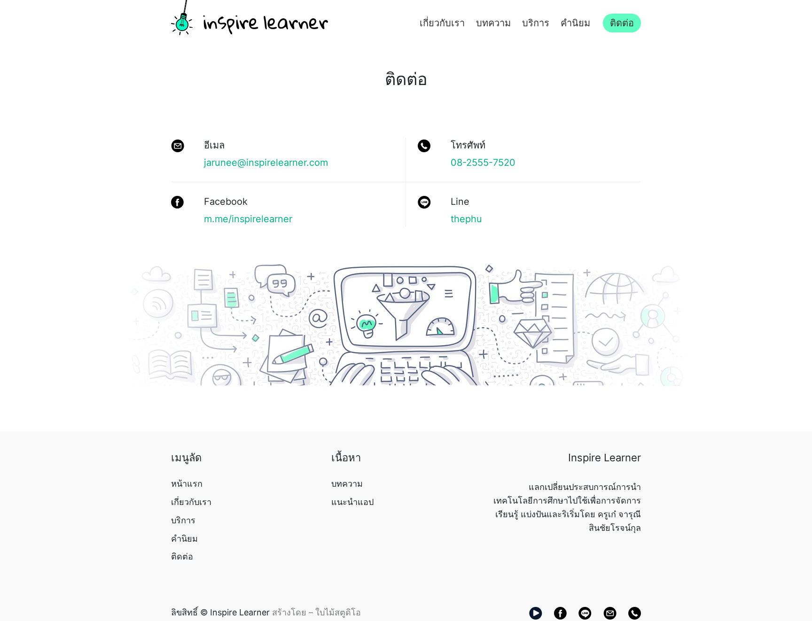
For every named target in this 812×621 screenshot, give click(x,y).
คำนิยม (575, 23)
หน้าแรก (187, 484)
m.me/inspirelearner (248, 219)
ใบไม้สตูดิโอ (338, 612)
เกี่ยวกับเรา (442, 23)
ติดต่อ (622, 23)
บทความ (493, 23)
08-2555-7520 (483, 162)
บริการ (535, 23)
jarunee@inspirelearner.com (266, 162)
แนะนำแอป (352, 502)
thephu (466, 219)
